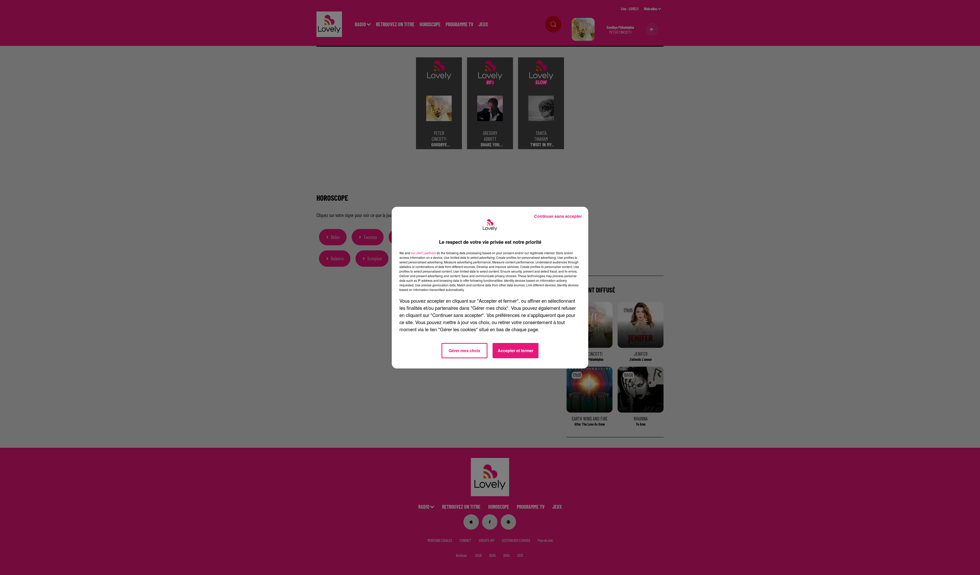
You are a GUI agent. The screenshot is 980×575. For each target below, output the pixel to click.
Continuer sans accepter (558, 216)
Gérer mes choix (464, 350)
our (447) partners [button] (423, 253)
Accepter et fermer (515, 350)
